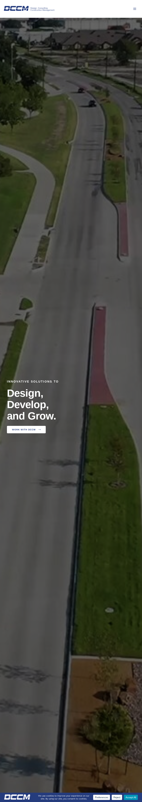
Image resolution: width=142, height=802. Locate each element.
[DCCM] (29, 9)
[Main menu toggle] (135, 9)
